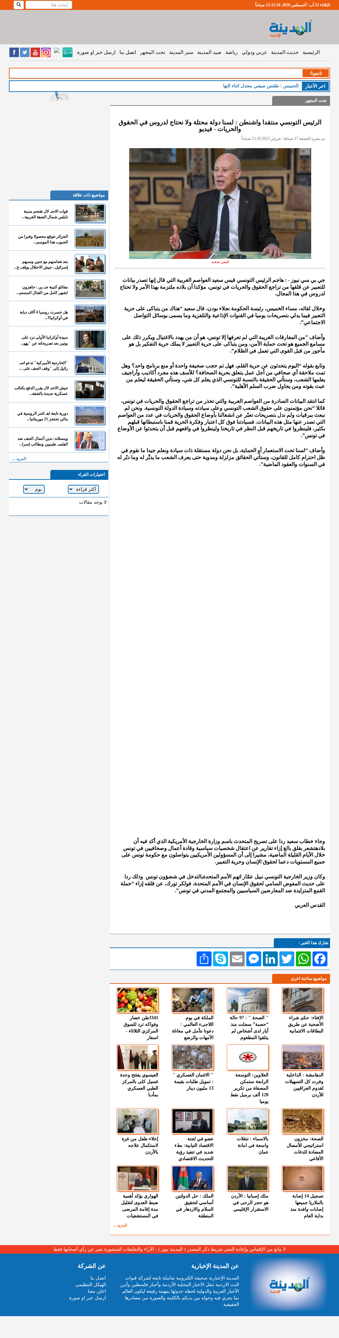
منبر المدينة (181, 52)
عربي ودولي (254, 52)
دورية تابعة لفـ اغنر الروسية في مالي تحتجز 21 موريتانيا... (42, 416)
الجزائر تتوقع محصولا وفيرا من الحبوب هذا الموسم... (43, 239)
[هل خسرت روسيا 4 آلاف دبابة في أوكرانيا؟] (89, 314)
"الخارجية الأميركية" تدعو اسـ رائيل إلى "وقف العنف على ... (43, 365)
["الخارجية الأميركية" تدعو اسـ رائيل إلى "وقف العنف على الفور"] (89, 364)
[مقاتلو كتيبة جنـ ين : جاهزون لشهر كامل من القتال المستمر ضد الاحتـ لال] (89, 288)
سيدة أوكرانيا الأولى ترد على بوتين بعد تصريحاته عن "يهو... (44, 340)
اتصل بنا (128, 52)
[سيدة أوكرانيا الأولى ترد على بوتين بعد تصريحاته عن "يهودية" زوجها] (89, 339)
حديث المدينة (285, 52)
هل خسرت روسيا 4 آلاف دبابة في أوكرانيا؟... (44, 315)
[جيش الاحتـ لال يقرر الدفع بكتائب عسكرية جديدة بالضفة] (89, 389)
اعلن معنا (97, 1291)
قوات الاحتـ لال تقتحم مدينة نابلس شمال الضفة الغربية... (45, 214)
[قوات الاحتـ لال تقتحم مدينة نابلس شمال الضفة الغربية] (89, 213)
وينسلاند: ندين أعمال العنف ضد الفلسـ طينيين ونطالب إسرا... (43, 441)
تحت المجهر (152, 52)
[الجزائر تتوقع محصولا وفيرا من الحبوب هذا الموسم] (89, 238)
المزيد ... (120, 1225)
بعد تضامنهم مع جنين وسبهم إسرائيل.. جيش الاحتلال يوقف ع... (41, 264)
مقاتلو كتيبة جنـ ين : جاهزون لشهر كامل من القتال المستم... (42, 290)
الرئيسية (311, 52)
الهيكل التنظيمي (90, 1284)
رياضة (231, 52)
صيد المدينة (209, 52)
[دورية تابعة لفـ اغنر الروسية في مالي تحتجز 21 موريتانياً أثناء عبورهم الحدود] (89, 415)
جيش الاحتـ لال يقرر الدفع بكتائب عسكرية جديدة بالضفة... (41, 391)
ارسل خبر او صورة (96, 52)
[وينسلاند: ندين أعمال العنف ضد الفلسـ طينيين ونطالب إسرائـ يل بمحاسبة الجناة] (89, 440)
